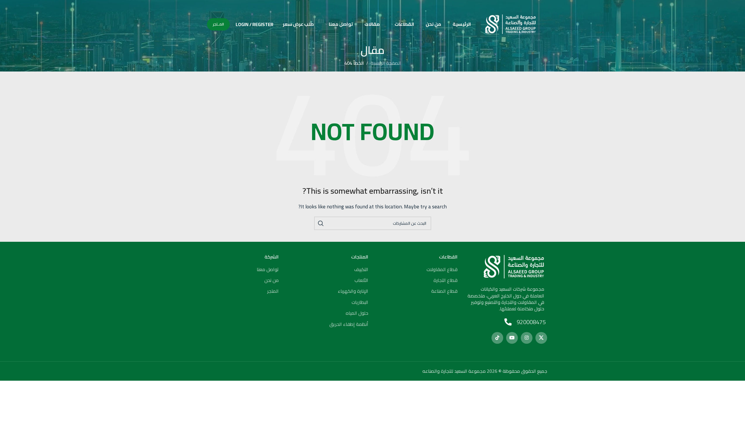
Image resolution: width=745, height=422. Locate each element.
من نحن (271, 280)
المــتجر (218, 24)
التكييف (361, 269)
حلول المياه (357, 313)
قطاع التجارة (446, 280)
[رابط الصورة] (513, 266)
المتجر (273, 291)
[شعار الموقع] (510, 23)
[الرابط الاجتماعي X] (541, 338)
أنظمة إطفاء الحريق (348, 324)
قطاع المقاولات (442, 269)
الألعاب (361, 280)
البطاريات (360, 302)
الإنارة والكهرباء (353, 291)
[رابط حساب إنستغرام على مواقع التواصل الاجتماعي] (526, 338)
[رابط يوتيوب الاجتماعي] (512, 338)
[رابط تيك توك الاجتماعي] (497, 338)
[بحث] (321, 223)
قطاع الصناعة (444, 291)
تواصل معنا (268, 269)
